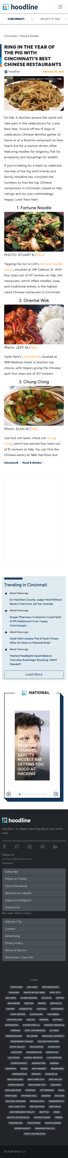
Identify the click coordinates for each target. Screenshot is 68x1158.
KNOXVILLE (52, 1052)
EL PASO (54, 1031)
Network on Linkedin (18, 893)
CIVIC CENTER (17, 1014)
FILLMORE (32, 1036)
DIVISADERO (11, 1025)
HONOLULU (54, 1047)
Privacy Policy (14, 943)
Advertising (12, 936)
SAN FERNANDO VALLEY (22, 1112)
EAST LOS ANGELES (35, 1031)
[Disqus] (34, 519)
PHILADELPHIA (13, 1090)
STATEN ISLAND (42, 1118)
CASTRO (10, 1009)
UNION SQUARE (53, 1123)
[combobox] (17, 19)
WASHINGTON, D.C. (45, 1129)
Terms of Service (16, 950)
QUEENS (46, 1096)
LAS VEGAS (13, 1058)
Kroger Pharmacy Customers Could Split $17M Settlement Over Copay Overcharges (35, 621)
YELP (41, 255)
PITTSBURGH (47, 1090)
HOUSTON (16, 1052)
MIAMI (24, 1069)
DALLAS (31, 1020)
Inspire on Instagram (18, 900)
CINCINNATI (57, 1009)
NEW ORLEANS (15, 1080)
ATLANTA (46, 998)
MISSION (36, 1074)
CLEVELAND (36, 1014)
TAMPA (58, 1118)
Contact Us (12, 907)
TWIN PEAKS (33, 1123)
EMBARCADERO (14, 1036)
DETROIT (57, 1020)
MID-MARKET (39, 1069)
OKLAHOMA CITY (37, 1085)
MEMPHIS (11, 1069)
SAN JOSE (32, 987)
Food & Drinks (30, 36)
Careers (10, 929)
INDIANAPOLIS (34, 1052)
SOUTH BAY (16, 987)
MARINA (54, 1063)
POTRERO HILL (29, 1096)
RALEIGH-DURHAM (15, 1101)
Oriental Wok (31, 356)
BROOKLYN (56, 1003)
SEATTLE (44, 1112)
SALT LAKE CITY (17, 1107)
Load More (34, 674)
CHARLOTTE (25, 1009)
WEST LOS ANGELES (34, 1134)
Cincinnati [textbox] (16, 19)
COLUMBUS (53, 1014)
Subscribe (11, 872)
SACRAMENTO (56, 1101)
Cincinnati (10, 36)
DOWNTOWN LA (31, 1025)
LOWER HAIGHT (19, 1063)
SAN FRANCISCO (50, 987)
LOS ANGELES (54, 1058)
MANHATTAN (38, 1063)
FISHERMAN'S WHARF (22, 1042)
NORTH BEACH (16, 1085)
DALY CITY (55, 993)
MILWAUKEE (57, 1069)
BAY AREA (11, 998)
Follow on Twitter (16, 879)
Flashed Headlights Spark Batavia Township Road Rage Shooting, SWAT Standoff (33, 660)
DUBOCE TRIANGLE (54, 1025)
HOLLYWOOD (36, 1047)
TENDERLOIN (15, 1123)
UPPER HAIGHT (22, 1129)
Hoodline (14, 71)
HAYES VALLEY (17, 1047)
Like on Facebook (16, 886)
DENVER (43, 1020)
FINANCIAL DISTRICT (53, 1036)
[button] (8, 794)
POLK (61, 1090)
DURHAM (15, 1031)
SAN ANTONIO (37, 1107)
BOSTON (29, 1003)
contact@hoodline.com (17, 859)
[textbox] (51, 19)
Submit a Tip (13, 922)
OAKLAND (14, 993)
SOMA (57, 1112)
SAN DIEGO (55, 1107)
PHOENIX (30, 1090)
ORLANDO (56, 1085)
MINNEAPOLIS (19, 1074)
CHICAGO (41, 1009)
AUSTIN (60, 998)
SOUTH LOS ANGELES (18, 1118)
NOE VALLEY (55, 1080)
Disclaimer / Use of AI (19, 957)
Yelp (59, 79)
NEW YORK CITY (36, 1080)
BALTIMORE (14, 1003)
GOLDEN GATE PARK (48, 1042)
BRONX (42, 1003)
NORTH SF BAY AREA (34, 993)
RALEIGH (59, 1096)
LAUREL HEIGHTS (33, 1058)
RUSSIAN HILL (37, 1101)
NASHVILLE (51, 1074)
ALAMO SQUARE (29, 998)
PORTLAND (11, 1096)
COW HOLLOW (14, 1020)
